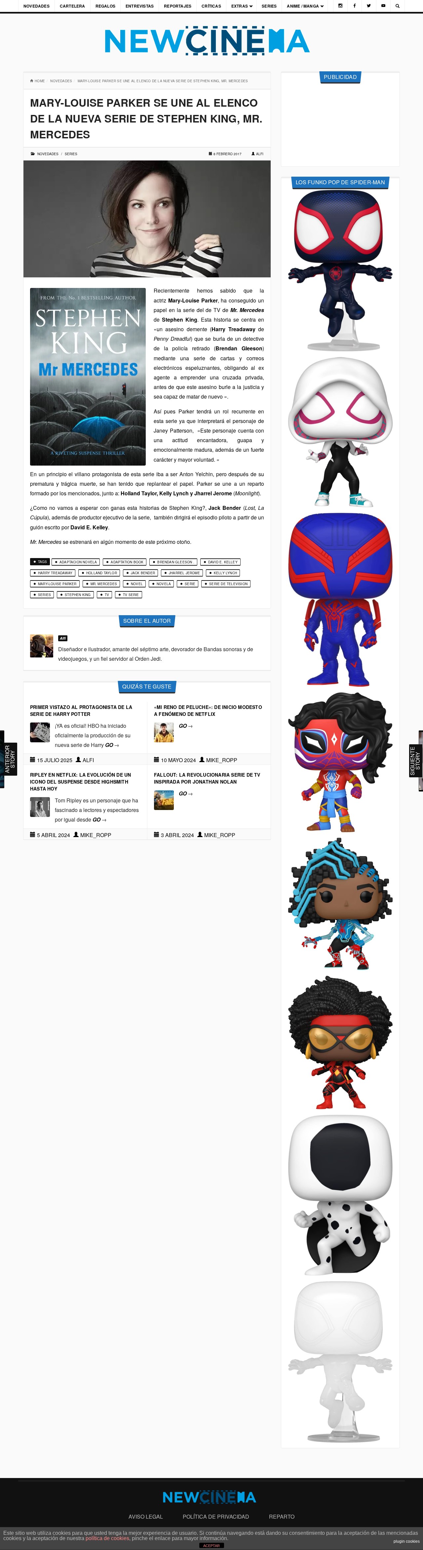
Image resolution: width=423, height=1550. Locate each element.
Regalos (105, 6)
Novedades (36, 6)
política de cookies (107, 1538)
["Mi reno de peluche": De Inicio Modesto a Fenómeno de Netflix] (164, 731)
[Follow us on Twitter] (369, 6)
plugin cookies (407, 1541)
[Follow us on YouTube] (383, 6)
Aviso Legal (146, 1516)
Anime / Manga (303, 6)
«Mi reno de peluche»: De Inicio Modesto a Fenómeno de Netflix (208, 710)
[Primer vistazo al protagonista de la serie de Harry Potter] (40, 731)
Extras (239, 6)
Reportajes (177, 6)
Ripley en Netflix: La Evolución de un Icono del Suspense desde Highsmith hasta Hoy (80, 781)
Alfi (259, 154)
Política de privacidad (216, 1516)
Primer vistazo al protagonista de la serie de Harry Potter (81, 710)
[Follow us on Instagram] (340, 6)
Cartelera (72, 6)
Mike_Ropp (221, 760)
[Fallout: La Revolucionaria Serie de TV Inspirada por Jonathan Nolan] (164, 799)
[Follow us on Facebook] (355, 6)
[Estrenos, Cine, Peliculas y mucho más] (211, 41)
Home (40, 81)
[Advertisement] (340, 125)
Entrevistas (140, 6)
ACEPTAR (211, 1546)
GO (112, 745)
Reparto (281, 1516)
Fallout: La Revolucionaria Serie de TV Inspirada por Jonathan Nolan (207, 778)
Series (269, 6)
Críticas (211, 6)
